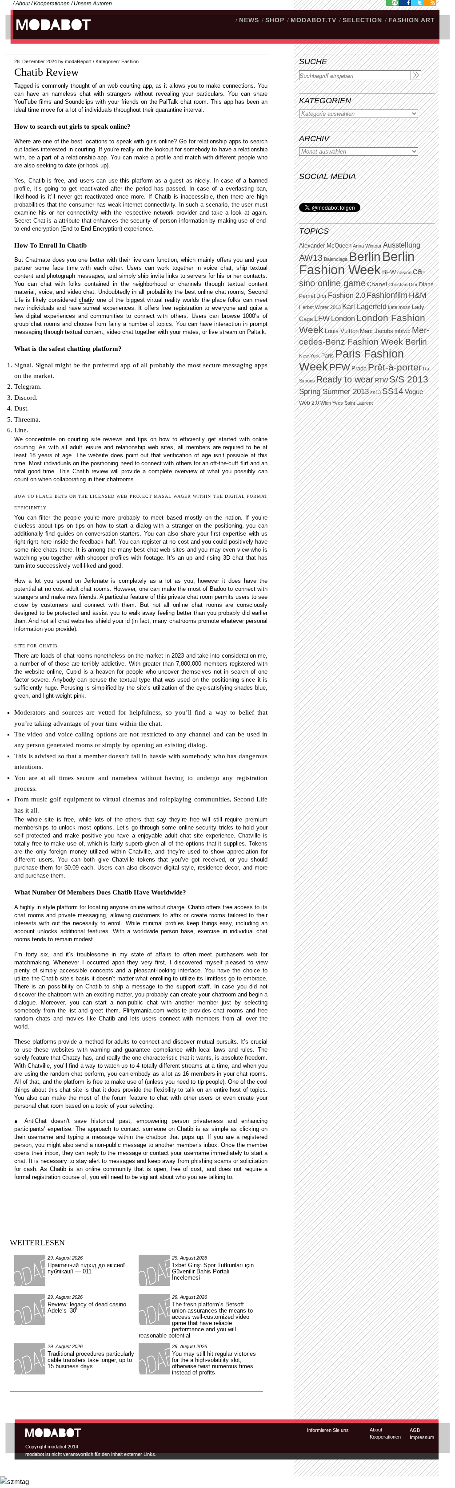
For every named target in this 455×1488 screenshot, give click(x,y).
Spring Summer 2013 (334, 391)
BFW (389, 272)
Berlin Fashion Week (357, 263)
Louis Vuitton (342, 331)
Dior (321, 296)
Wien (325, 403)
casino (404, 272)
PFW (339, 367)
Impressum (422, 1437)
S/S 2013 (408, 379)
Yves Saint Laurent (352, 403)
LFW (322, 318)
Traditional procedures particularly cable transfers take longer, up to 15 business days (91, 1360)
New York (309, 355)
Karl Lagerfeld (364, 306)
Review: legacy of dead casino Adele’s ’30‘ (87, 1307)
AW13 (311, 258)
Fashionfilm (387, 295)
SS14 (392, 391)
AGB (415, 1430)
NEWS (249, 20)
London (343, 318)
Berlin (365, 257)
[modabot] (48, 33)
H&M (418, 295)
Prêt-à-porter (395, 367)
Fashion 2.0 (346, 295)
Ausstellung (401, 245)
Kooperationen (52, 3)
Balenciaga (335, 259)
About (23, 3)
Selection (362, 20)
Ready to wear (345, 379)
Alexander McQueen (325, 246)
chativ (86, 300)
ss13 (375, 392)
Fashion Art (411, 20)
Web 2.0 (309, 403)
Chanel (377, 284)
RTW (381, 380)
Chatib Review (46, 72)
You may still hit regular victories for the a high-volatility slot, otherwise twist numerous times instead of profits (214, 1363)
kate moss (399, 307)
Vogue (414, 391)
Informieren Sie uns (328, 1430)
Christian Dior (403, 284)
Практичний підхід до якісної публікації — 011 (86, 1268)
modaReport (78, 61)
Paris (327, 356)
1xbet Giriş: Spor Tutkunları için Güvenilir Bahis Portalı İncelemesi (213, 1271)
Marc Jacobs (376, 331)
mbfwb (403, 331)
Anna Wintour (367, 245)
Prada (359, 369)
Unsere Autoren (93, 3)
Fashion (130, 61)
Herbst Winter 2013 (320, 307)
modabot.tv (313, 20)
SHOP (274, 20)
